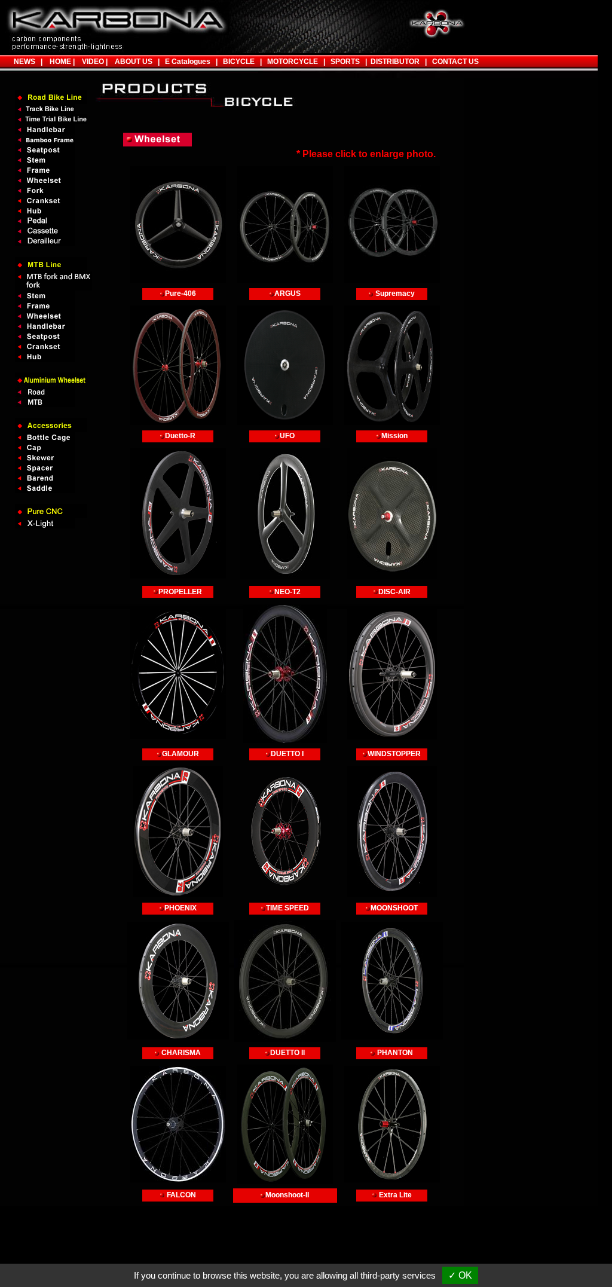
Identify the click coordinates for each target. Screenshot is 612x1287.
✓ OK (460, 1275)
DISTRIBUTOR (393, 61)
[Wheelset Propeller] (178, 513)
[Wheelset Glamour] (178, 674)
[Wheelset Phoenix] (178, 831)
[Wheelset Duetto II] (285, 981)
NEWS (24, 61)
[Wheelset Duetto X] (285, 674)
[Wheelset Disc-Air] (392, 513)
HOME (58, 61)
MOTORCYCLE (292, 61)
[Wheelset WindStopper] (392, 673)
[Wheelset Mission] (392, 365)
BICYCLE (239, 61)
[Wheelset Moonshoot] (392, 831)
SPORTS (342, 61)
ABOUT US (133, 61)
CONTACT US (455, 61)
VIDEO (91, 61)
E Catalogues (187, 61)
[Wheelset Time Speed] (285, 831)
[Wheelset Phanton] (392, 981)
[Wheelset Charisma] (178, 981)
